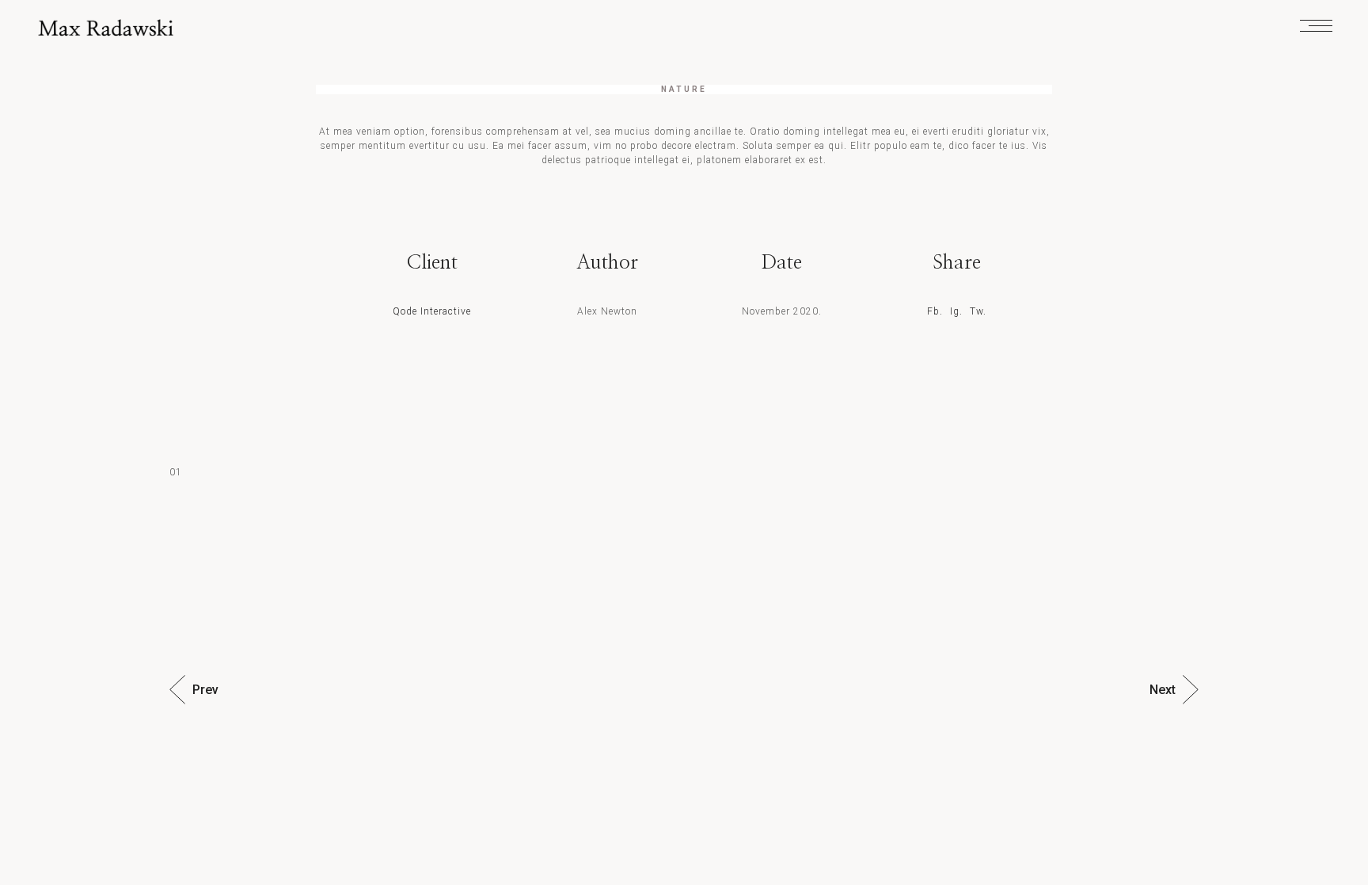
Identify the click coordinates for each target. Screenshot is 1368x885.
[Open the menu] (1316, 28)
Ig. (956, 311)
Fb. (935, 311)
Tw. (978, 311)
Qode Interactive (432, 311)
